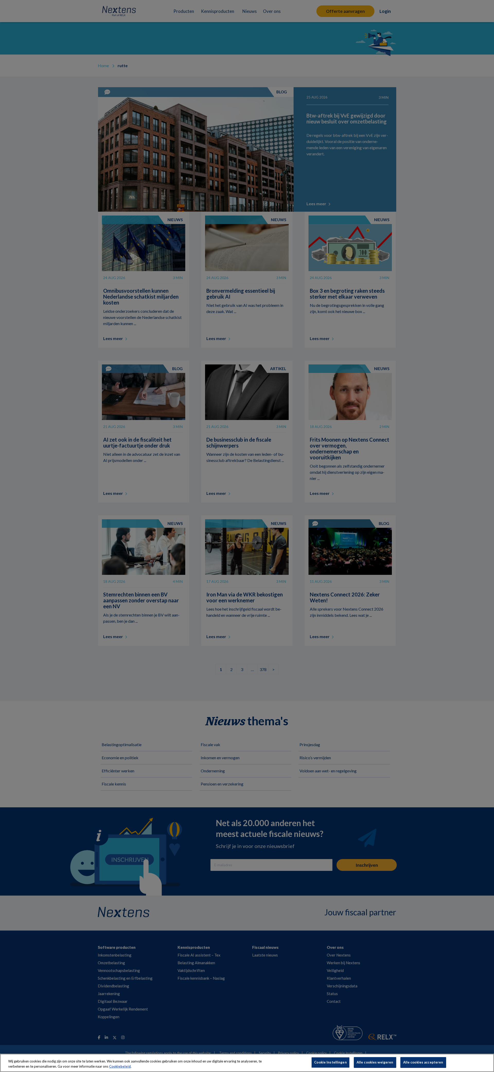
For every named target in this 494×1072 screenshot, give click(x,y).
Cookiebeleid (120, 1066)
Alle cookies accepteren (423, 1062)
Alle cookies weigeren (375, 1062)
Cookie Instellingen (330, 1062)
